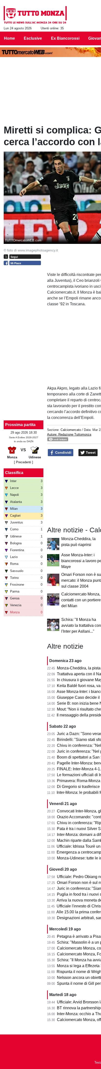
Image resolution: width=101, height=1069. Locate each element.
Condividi (62, 452)
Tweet (90, 452)
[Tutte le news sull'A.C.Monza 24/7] (35, 15)
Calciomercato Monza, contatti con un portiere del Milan (81, 600)
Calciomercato (71, 430)
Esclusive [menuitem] (33, 38)
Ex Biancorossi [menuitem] (65, 38)
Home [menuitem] (9, 38)
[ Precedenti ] (23, 462)
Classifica (14, 473)
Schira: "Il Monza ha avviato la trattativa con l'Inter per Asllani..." (81, 625)
